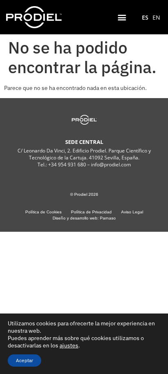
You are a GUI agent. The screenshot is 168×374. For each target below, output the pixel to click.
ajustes (69, 345)
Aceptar (24, 360)
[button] (122, 17)
